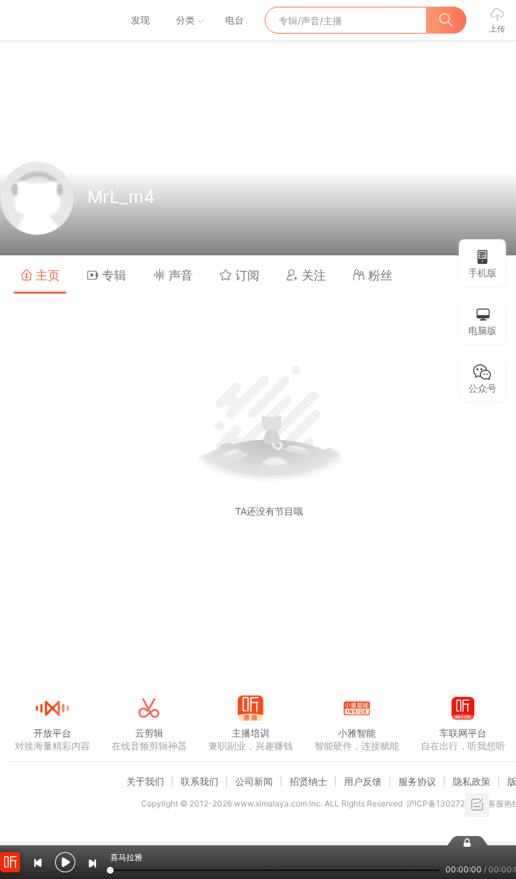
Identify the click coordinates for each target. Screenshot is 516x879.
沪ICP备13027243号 (445, 803)
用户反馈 (363, 781)
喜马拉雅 (51, 20)
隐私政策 (471, 781)
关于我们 (145, 781)
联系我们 (199, 781)
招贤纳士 (308, 781)
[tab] (40, 274)
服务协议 (417, 781)
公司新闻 (254, 781)
